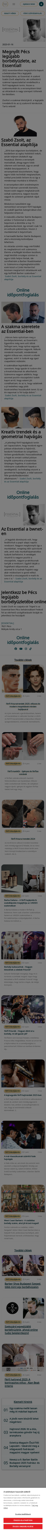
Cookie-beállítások (23, 1514)
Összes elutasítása (23, 1520)
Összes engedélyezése (23, 1526)
